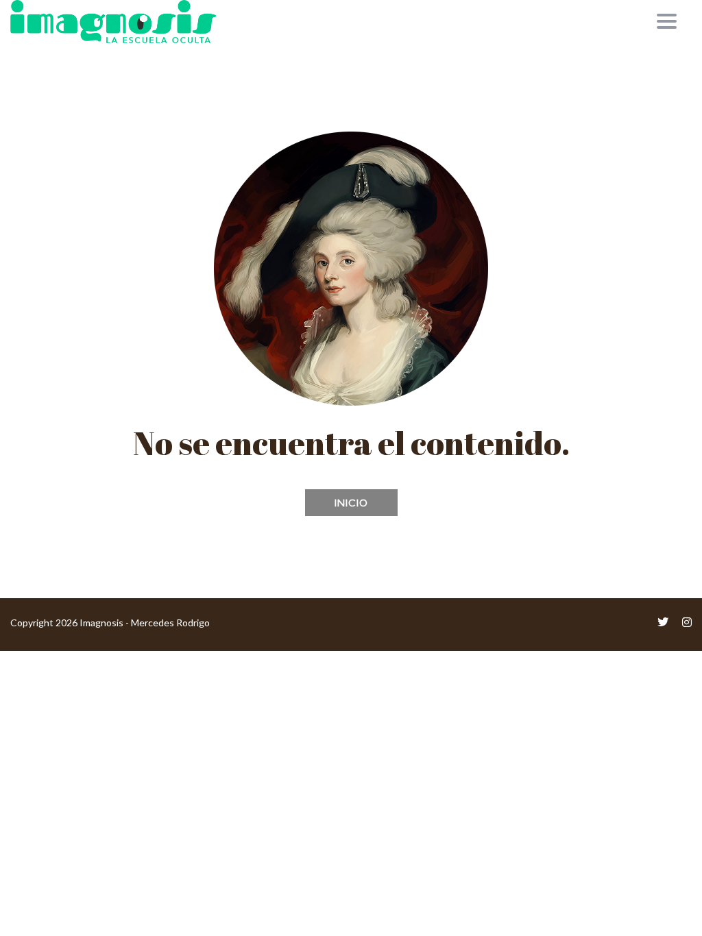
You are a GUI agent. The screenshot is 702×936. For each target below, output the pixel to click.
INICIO (351, 503)
